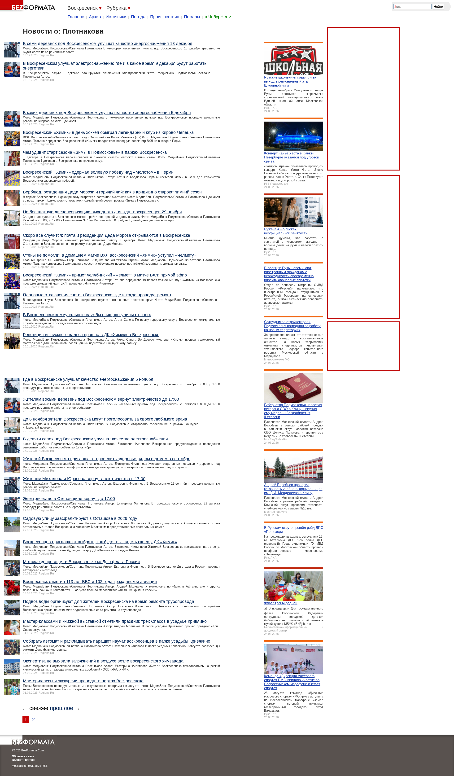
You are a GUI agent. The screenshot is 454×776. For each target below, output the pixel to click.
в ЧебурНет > (218, 16)
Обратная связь (23, 756)
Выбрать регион (23, 760)
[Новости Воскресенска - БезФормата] (28, 6)
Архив (95, 16)
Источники (116, 16)
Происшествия (164, 16)
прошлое (61, 708)
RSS (45, 765)
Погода (138, 16)
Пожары (192, 16)
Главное (76, 16)
